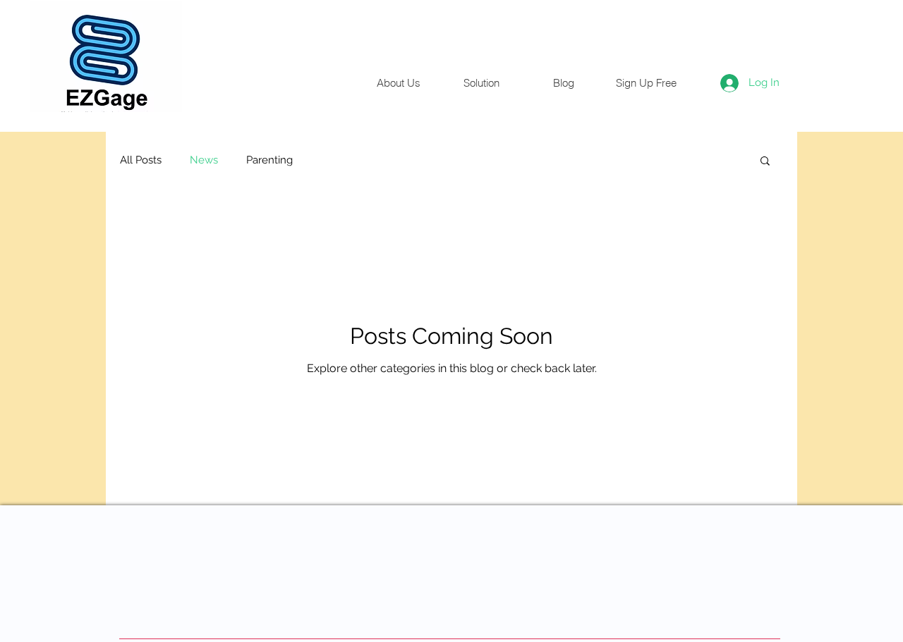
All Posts (141, 160)
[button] (765, 161)
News (204, 160)
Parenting (269, 160)
